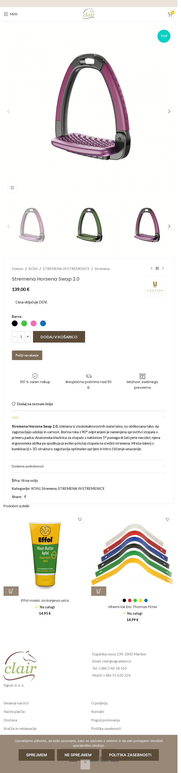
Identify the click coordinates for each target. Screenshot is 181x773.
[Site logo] (89, 14)
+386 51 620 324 (117, 675)
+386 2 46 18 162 (113, 668)
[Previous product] (151, 268)
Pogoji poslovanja (105, 720)
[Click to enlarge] (12, 187)
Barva (16, 316)
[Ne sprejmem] (85, 764)
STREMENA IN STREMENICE (66, 268)
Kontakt (97, 711)
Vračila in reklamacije (20, 728)
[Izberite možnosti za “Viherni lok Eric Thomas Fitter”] (98, 591)
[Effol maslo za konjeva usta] (45, 554)
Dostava (10, 720)
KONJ (33, 268)
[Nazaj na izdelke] (157, 268)
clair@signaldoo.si (116, 661)
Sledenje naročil (16, 703)
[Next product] (163, 268)
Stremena (102, 268)
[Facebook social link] (25, 497)
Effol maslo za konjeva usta (45, 600)
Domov (17, 268)
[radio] (15, 323)
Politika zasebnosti (106, 728)
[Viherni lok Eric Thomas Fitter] (132, 554)
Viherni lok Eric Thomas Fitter (132, 606)
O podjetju (99, 703)
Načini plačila (14, 711)
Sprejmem (36, 755)
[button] (8, 111)
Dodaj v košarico (59, 337)
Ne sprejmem (78, 755)
